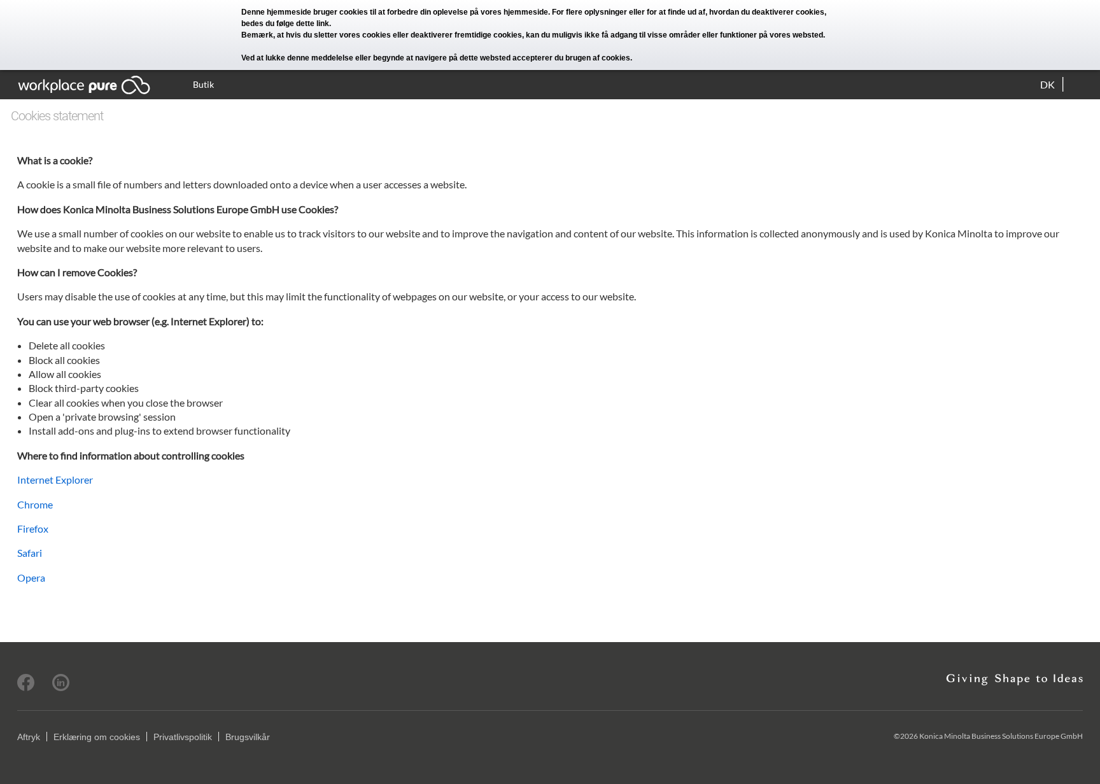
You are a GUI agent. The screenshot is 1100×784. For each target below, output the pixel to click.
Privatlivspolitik (182, 737)
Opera (31, 577)
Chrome (35, 504)
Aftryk (28, 737)
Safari (29, 553)
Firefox (32, 528)
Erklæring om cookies (96, 737)
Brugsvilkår (247, 737)
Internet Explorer (55, 479)
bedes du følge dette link (285, 23)
